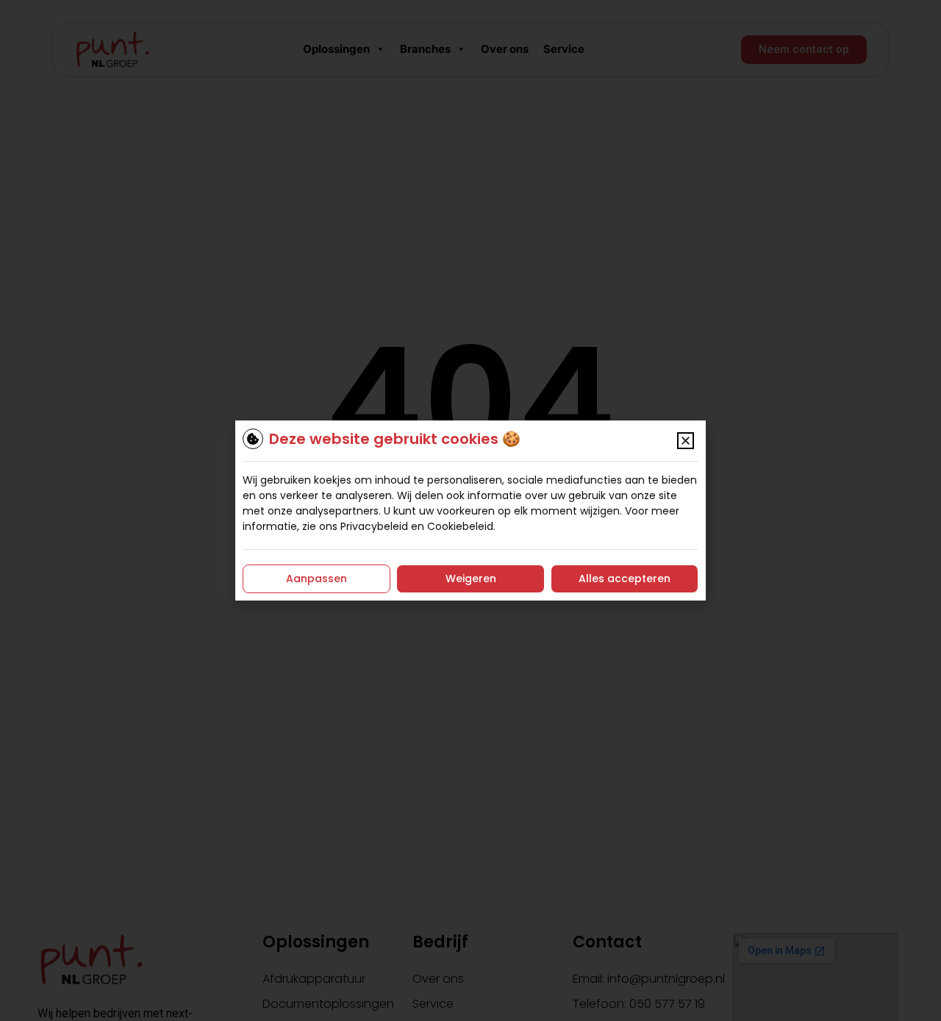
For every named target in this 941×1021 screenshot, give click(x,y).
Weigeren (471, 578)
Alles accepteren (624, 578)
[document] (470, 510)
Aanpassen (316, 578)
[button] (685, 440)
